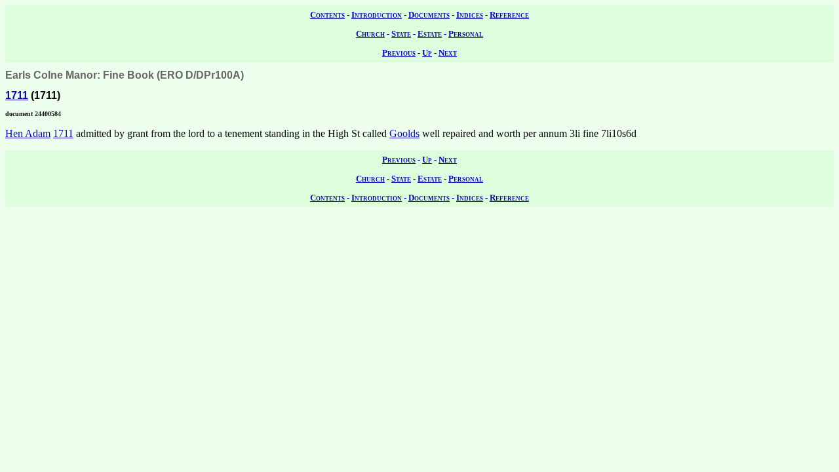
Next (448, 53)
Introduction (376, 15)
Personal (465, 34)
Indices (469, 15)
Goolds (404, 133)
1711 (16, 95)
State (401, 34)
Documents (429, 15)
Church (370, 34)
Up (427, 53)
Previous (399, 53)
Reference (509, 15)
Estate (430, 34)
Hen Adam (27, 133)
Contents (327, 15)
